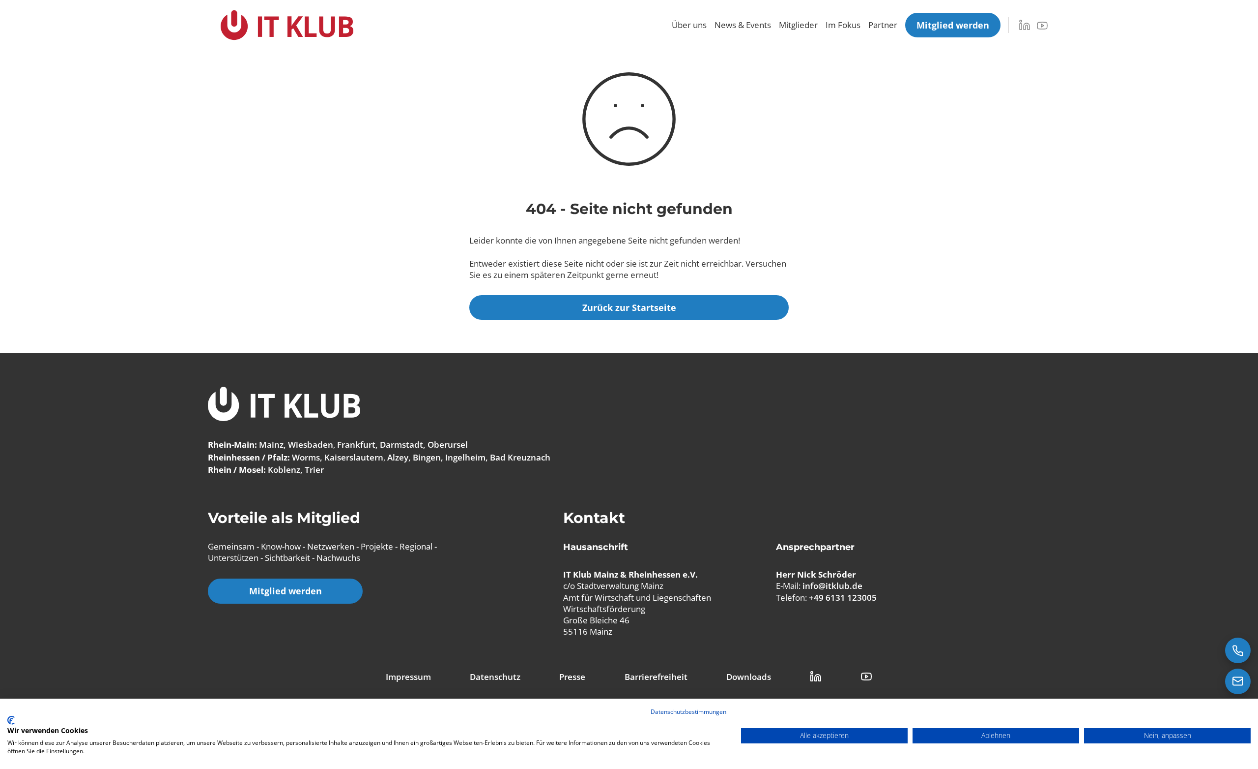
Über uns (689, 25)
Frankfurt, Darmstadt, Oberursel (402, 444)
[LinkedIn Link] (816, 676)
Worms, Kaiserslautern (337, 457)
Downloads (748, 676)
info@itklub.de (832, 585)
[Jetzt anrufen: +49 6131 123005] (1238, 650)
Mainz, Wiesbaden (296, 444)
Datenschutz (495, 676)
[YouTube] (1042, 25)
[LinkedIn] (1024, 25)
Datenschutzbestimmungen (688, 711)
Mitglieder (798, 25)
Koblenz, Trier (296, 469)
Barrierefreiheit (656, 676)
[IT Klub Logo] (284, 405)
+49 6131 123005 (843, 597)
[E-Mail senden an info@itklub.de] (1238, 681)
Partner (882, 25)
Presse (572, 676)
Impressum (408, 676)
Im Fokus (843, 25)
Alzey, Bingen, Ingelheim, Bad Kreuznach (468, 457)
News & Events (743, 25)
